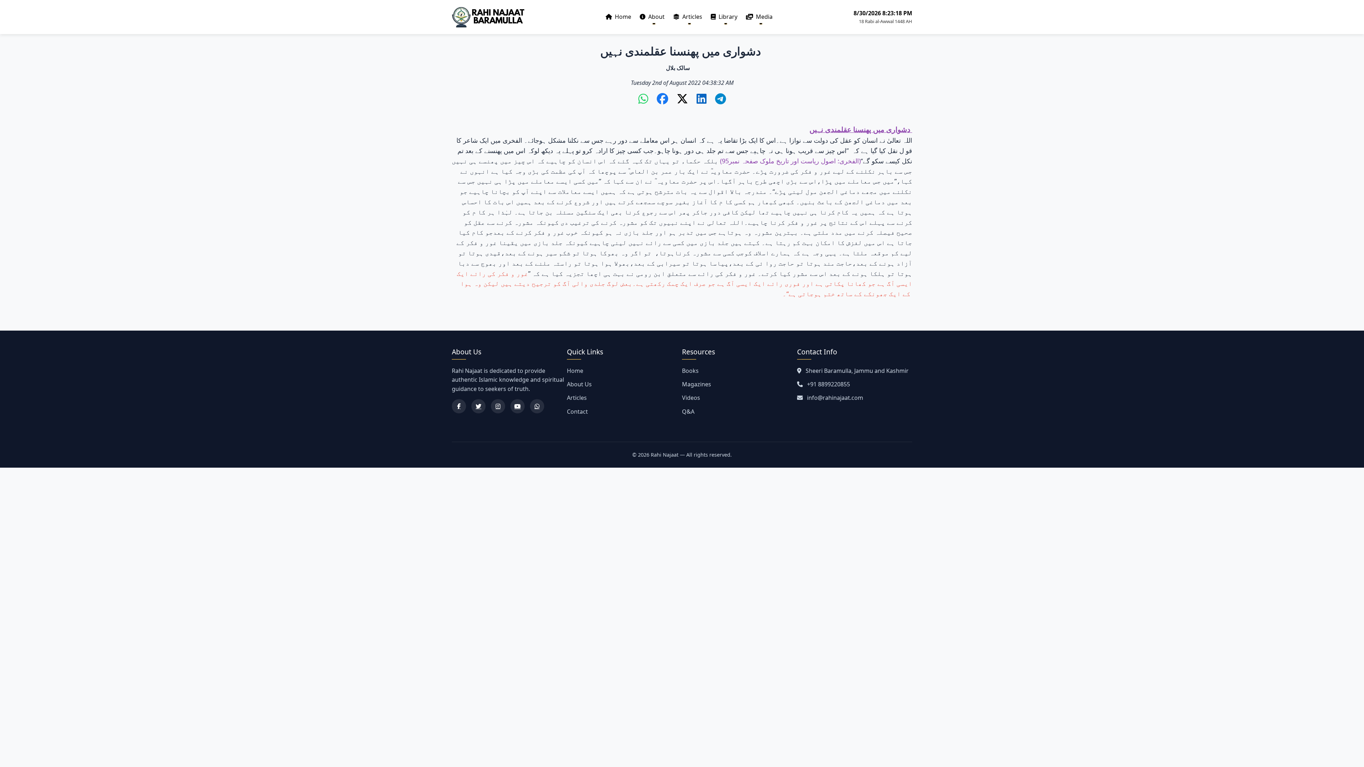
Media (763, 17)
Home (622, 17)
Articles (691, 17)
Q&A (688, 411)
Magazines (696, 384)
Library (727, 17)
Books (690, 371)
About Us (579, 384)
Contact (577, 411)
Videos (691, 398)
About (656, 17)
